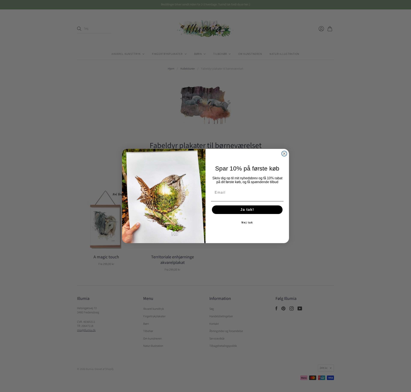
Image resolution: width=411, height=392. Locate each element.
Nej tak (247, 222)
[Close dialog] (284, 153)
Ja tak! (247, 209)
